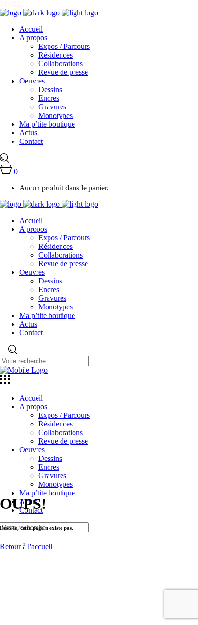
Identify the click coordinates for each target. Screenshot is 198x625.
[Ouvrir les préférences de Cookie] (72, 620)
